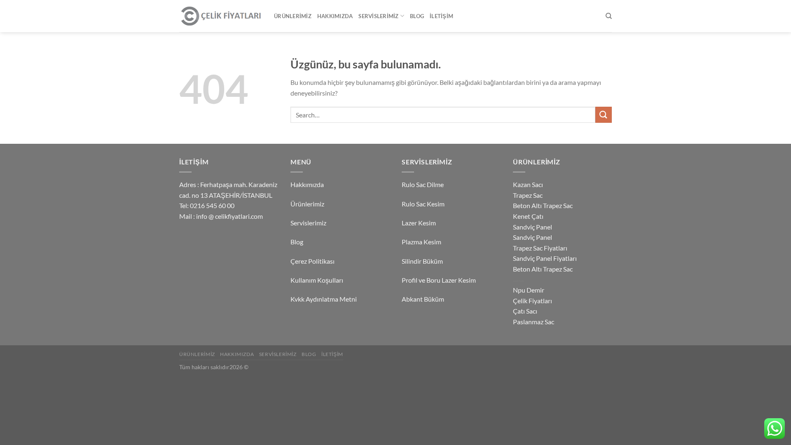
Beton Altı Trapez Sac (543, 205)
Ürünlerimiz (292, 16)
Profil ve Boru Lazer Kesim (439, 280)
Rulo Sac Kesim (423, 204)
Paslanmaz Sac (533, 322)
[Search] (609, 16)
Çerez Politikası (312, 261)
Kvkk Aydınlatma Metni (323, 299)
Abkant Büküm (423, 299)
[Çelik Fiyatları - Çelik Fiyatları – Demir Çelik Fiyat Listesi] (220, 16)
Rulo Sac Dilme (423, 184)
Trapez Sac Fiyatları (540, 248)
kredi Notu (518, 280)
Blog (417, 16)
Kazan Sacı (528, 184)
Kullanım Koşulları (316, 280)
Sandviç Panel (532, 227)
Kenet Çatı (528, 216)
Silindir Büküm (422, 261)
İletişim (441, 16)
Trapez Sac (528, 195)
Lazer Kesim (419, 223)
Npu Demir (528, 290)
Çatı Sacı (525, 311)
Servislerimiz (378, 16)
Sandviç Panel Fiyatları (545, 258)
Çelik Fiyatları (532, 300)
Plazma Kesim (421, 242)
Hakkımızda (335, 16)
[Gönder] (603, 115)
